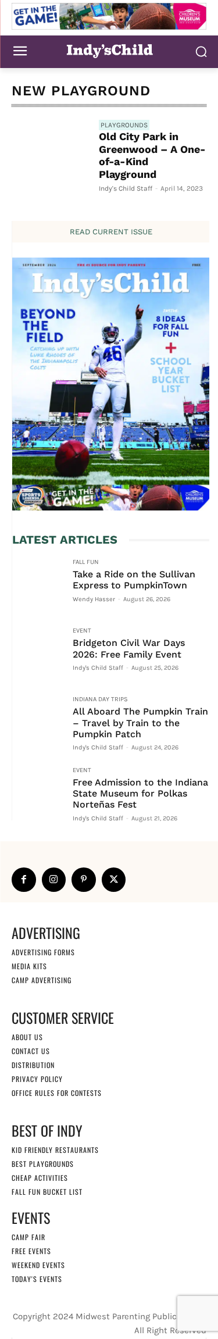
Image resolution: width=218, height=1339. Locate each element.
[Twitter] (114, 879)
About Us (27, 1037)
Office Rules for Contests (57, 1093)
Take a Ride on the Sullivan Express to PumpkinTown (134, 580)
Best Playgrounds (43, 1164)
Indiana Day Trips (100, 699)
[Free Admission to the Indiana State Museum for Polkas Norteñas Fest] (37, 792)
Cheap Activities (40, 1178)
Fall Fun (86, 562)
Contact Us (31, 1051)
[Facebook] (24, 879)
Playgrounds (124, 125)
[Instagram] (54, 879)
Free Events (31, 1251)
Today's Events (37, 1279)
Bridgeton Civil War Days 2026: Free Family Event (129, 648)
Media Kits (29, 966)
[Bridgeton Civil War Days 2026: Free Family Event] (37, 653)
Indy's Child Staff (125, 188)
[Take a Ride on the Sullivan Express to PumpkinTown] (37, 584)
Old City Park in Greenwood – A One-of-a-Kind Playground (152, 155)
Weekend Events (38, 1265)
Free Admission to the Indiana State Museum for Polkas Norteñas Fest (140, 793)
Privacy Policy (37, 1079)
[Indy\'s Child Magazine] (109, 50)
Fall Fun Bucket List (47, 1192)
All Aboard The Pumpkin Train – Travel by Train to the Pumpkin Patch (140, 722)
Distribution (33, 1065)
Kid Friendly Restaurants (55, 1150)
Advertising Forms (43, 952)
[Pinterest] (84, 879)
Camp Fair (28, 1237)
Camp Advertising (42, 980)
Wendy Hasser (94, 599)
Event (82, 630)
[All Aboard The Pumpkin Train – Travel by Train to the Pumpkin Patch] (37, 721)
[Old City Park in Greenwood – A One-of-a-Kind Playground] (51, 159)
